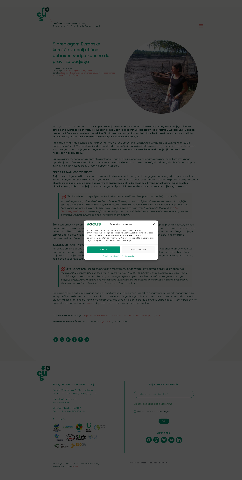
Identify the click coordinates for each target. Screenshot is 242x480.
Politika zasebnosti (130, 256)
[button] (153, 224)
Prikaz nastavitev (138, 249)
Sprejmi (103, 249)
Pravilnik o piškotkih (111, 256)
